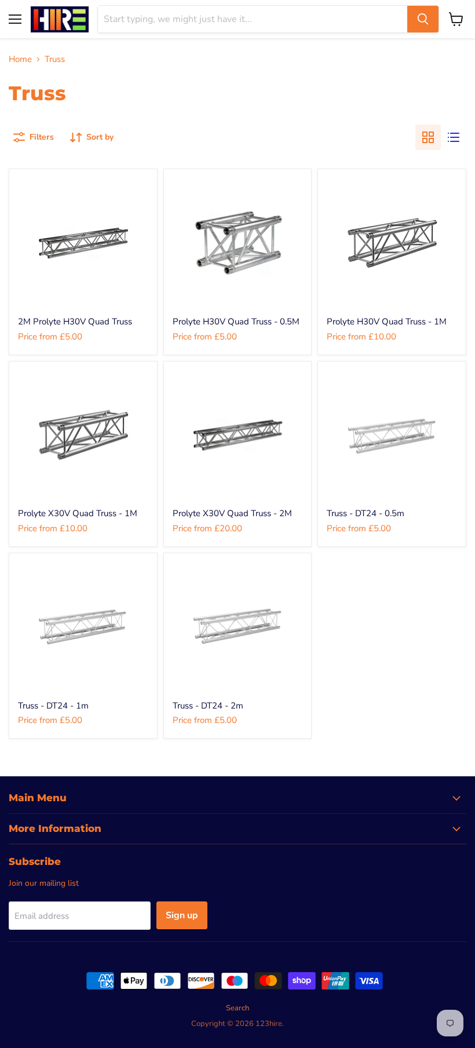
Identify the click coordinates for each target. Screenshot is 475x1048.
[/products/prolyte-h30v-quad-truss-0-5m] (237, 243)
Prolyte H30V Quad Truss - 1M (387, 321)
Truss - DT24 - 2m (208, 705)
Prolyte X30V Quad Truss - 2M (232, 513)
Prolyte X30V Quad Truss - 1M (77, 513)
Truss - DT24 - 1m (53, 705)
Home (20, 59)
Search (237, 1008)
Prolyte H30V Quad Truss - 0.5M (236, 321)
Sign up (182, 915)
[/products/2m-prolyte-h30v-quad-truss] (83, 243)
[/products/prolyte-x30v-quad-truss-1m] (83, 435)
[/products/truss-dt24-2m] (237, 627)
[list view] (453, 137)
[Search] (423, 19)
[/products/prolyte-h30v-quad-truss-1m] (391, 243)
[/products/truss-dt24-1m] (83, 627)
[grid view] (428, 137)
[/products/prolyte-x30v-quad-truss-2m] (237, 435)
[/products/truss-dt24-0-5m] (391, 435)
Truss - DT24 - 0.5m (365, 513)
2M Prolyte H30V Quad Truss (75, 321)
